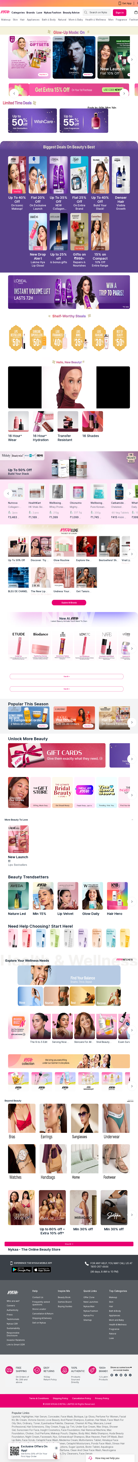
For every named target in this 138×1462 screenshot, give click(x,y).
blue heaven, (93, 1436)
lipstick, (16, 1416)
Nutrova (12, 502)
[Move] (25, 997)
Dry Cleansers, (70, 1453)
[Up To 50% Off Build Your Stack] (69, 465)
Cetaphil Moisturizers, (78, 1443)
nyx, (55, 1436)
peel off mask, (109, 1436)
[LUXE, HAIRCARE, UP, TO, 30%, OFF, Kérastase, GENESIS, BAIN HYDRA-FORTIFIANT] (100, 338)
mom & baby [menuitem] (76, 19)
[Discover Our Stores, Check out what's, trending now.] (18, 792)
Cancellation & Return (42, 1313)
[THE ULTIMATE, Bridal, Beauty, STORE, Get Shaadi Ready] (62, 792)
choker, (29, 1433)
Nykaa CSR (12, 1323)
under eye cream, (86, 1426)
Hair (111, 1306)
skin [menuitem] (15, 19)
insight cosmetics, (50, 1430)
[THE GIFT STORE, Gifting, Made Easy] (40, 792)
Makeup (113, 1297)
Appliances (114, 1315)
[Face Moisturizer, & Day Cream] (97, 938)
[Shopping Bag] (136, 12)
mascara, (99, 1423)
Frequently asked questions (41, 1303)
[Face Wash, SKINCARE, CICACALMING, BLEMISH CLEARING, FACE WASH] (55, 938)
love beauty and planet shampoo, (65, 1419)
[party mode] (69, 30)
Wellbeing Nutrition (55, 503)
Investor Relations (16, 1340)
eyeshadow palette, (52, 1423)
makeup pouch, (59, 1433)
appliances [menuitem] (33, 19)
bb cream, (21, 1419)
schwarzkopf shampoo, (71, 1436)
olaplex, (73, 1433)
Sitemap (87, 1320)
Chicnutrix (76, 502)
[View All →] (69, 678)
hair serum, (41, 1416)
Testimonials (13, 1319)
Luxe (111, 1338)
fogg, (62, 1426)
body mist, (84, 1433)
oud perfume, (42, 1433)
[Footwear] (116, 1162)
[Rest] (83, 997)
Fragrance (114, 1329)
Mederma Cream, (68, 1440)
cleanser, (69, 1423)
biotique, (79, 1416)
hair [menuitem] (22, 19)
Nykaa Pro (88, 1315)
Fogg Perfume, (61, 1450)
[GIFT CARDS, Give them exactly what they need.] (57, 755)
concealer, (54, 1416)
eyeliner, (90, 1419)
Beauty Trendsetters (28, 877)
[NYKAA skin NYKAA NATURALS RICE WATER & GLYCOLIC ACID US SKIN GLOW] (43, 896)
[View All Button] (69, 690)
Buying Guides (65, 1306)
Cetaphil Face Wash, (47, 1440)
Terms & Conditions (39, 1398)
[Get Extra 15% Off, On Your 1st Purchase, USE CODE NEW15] (69, 90)
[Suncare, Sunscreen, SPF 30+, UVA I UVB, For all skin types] (125, 938)
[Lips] (13, 938)
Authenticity (12, 1310)
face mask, (67, 1416)
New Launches (90, 1302)
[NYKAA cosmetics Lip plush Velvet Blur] (17, 175)
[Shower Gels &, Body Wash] (111, 938)
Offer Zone (88, 1297)
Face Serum (85, 1453)
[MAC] (86, 577)
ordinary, (28, 1423)
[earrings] (53, 1122)
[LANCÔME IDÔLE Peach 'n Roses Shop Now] (74, 718)
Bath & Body (115, 1311)
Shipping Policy (60, 1398)
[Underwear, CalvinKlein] (116, 1122)
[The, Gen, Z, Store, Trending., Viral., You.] (106, 792)
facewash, (46, 1436)
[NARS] (92, 421)
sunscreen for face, (28, 1430)
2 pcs (36, 512)
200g (97, 512)
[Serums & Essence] (83, 938)
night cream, (32, 1436)
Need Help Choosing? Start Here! (40, 926)
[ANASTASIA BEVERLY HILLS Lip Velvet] (68, 896)
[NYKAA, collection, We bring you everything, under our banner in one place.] (69, 1061)
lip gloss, (89, 1416)
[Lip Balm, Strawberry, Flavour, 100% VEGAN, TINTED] (27, 938)
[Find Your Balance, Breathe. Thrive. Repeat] (83, 975)
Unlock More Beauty (28, 738)
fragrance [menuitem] (121, 19)
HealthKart (35, 502)
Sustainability (13, 1328)
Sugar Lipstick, (77, 1446)
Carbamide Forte (117, 503)
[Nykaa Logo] (5, 11)
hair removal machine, (93, 1430)
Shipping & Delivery (42, 1318)
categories (18, 12)
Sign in (120, 12)
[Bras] (22, 1122)
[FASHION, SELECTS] (21, 1207)
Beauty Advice (71, 12)
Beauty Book (64, 1297)
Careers (11, 1305)
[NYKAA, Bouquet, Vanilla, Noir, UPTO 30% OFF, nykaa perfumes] (112, 1081)
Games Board (65, 1302)
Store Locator (39, 1309)
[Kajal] (69, 938)
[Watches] (22, 1162)
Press (10, 1314)
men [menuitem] (110, 19)
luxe (39, 12)
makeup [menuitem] (5, 19)
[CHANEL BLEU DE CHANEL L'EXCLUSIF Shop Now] (74, 57)
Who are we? (13, 1301)
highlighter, (27, 1416)
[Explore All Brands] (69, 605)
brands (30, 12)
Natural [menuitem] (62, 19)
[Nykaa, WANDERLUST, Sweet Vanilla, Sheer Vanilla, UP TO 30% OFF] (88, 1081)
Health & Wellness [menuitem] (95, 19)
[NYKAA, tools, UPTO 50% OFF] (41, 1081)
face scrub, (28, 1440)
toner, (37, 1423)
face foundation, (70, 1430)
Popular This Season (28, 703)
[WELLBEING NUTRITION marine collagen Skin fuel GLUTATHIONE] (92, 896)
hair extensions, (35, 1426)
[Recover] (112, 997)
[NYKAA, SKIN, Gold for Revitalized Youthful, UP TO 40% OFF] (18, 1081)
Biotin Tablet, (92, 1446)
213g (56, 512)
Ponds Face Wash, (101, 1443)
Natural (112, 1333)
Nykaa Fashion (52, 12)
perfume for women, (107, 1416)
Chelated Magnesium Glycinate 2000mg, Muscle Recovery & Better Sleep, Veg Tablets (118, 507)
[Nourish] (54, 997)
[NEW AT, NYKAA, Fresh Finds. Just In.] (84, 792)
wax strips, (102, 1426)
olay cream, (52, 1426)
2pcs (15, 512)
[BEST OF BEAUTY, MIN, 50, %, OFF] (121, 338)
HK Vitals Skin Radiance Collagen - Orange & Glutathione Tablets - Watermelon (36, 507)
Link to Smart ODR (16, 1344)
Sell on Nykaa (39, 1322)
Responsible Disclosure (13, 1334)
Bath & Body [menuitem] (49, 19)
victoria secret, (36, 1419)
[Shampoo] (41, 938)
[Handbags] (53, 1162)
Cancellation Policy (81, 1398)
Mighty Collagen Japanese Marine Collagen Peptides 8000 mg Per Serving (77, 507)
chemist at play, (84, 1423)
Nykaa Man (88, 1306)
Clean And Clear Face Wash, (86, 1450)
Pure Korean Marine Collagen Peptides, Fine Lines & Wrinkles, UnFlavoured (99, 507)
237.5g (78, 512)
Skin (111, 1302)
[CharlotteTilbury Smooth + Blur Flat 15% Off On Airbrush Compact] (100, 231)
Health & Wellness (118, 1324)
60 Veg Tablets (120, 512)
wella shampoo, (100, 1433)
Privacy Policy (102, 1398)
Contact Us (37, 1297)
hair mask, (101, 1419)
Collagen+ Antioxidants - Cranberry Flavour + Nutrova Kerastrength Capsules (15, 507)
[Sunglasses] (84, 1122)
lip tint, (70, 1426)
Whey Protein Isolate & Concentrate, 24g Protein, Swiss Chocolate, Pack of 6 (56, 507)
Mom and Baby (116, 1320)
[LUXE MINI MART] (41, 546)
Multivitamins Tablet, (90, 1440)
